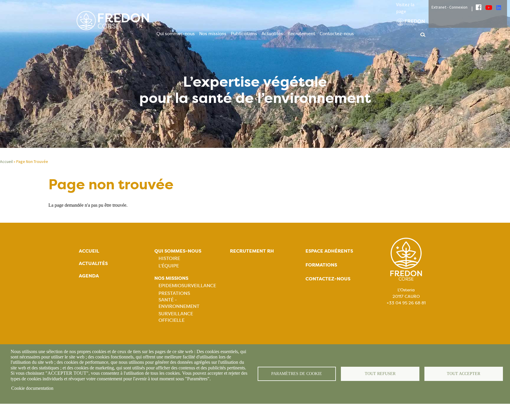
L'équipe (168, 266)
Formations (321, 265)
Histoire (169, 258)
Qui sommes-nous (175, 34)
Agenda (89, 276)
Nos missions (212, 34)
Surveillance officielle (175, 317)
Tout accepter (463, 373)
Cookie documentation (32, 388)
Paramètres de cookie (296, 373)
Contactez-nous (337, 34)
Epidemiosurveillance (187, 285)
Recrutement (301, 34)
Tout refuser (380, 373)
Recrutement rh (252, 251)
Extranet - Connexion (449, 7)
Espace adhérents (329, 251)
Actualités (272, 34)
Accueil (6, 161)
